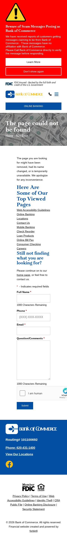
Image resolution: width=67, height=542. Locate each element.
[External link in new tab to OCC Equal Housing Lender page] (41, 487)
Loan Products (25, 235)
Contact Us (23, 222)
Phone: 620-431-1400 (20, 447)
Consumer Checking (29, 244)
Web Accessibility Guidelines (33, 210)
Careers (21, 248)
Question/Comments (30, 338)
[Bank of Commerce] (24, 94)
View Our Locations (19, 454)
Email (21, 324)
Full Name (24, 292)
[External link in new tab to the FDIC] (28, 487)
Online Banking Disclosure (40, 504)
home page (23, 274)
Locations (22, 218)
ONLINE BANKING (33, 106)
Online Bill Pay (25, 239)
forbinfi (34, 530)
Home (10, 135)
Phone (22, 310)
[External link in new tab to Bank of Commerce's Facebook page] (9, 464)
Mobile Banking (26, 227)
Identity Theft (44, 500)
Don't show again (33, 71)
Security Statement (33, 509)
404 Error (22, 135)
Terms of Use (39, 496)
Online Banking (26, 214)
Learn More (33, 61)
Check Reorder (26, 231)
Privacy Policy (21, 496)
